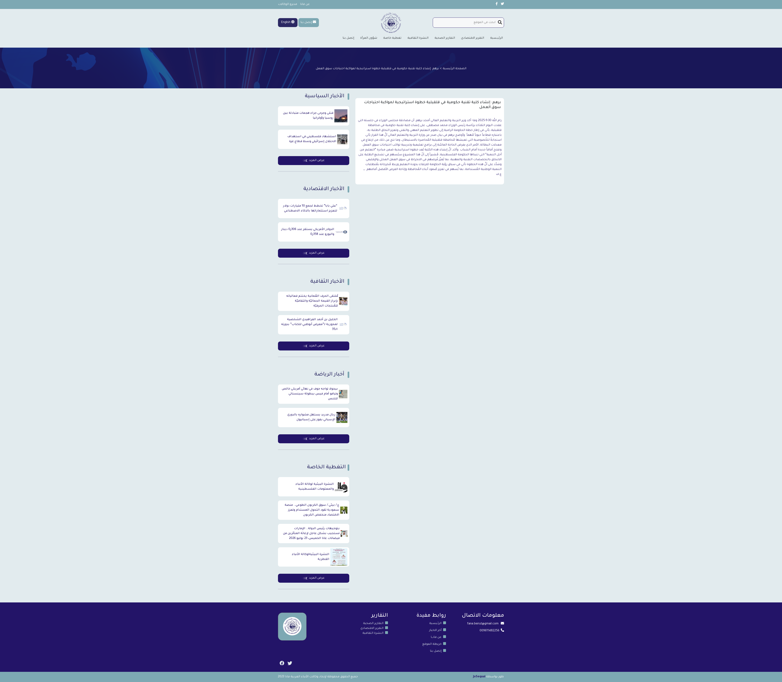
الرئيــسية (496, 38)
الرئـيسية (435, 623)
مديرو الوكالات (287, 4)
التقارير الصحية (445, 38)
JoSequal (479, 677)
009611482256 (489, 631)
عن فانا (305, 4)
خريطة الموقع (432, 644)
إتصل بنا (306, 22)
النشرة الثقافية (417, 38)
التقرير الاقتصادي (472, 38)
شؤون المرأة (368, 38)
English (286, 22)
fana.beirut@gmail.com (483, 624)
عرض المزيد (317, 160)
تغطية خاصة (392, 38)
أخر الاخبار (435, 630)
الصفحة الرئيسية (454, 68)
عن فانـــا (436, 637)
